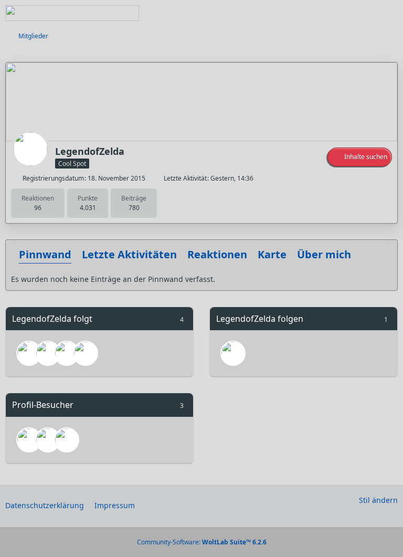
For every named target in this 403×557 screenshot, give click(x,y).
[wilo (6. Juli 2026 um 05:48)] (66, 440)
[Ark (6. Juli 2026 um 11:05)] (47, 440)
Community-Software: (202, 542)
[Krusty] (28, 353)
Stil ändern (378, 500)
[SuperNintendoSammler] (47, 353)
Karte (272, 254)
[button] (359, 157)
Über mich (324, 254)
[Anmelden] (363, 13)
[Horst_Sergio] (85, 353)
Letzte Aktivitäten (129, 254)
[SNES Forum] (72, 13)
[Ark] (66, 353)
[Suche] (336, 13)
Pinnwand (45, 254)
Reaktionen (217, 254)
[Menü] (389, 13)
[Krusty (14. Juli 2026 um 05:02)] (28, 440)
